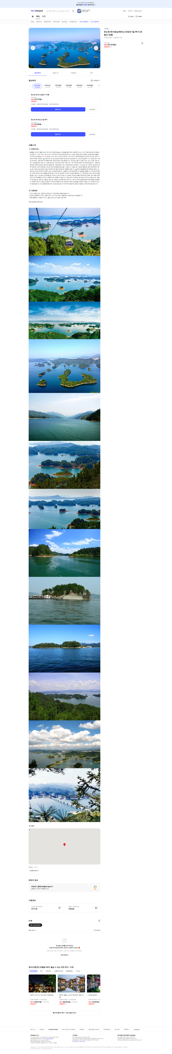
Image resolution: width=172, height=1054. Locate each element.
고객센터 (126, 1029)
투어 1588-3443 (76, 1037)
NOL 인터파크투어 (35, 925)
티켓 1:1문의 (82, 1041)
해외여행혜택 (84, 22)
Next (100, 988)
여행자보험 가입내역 (93, 1029)
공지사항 (117, 1029)
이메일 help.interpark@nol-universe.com (93, 1038)
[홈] (32, 16)
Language (136, 1029)
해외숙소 (39, 22)
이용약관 (41, 1029)
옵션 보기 (58, 109)
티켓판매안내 (106, 1029)
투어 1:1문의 (75, 1041)
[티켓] (43, 16)
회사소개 (32, 1029)
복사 (36, 867)
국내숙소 (64, 22)
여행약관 (81, 1029)
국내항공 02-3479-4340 (92, 1040)
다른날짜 (96, 80)
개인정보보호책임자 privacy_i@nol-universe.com (129, 1040)
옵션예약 (38, 73)
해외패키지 (47, 22)
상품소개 (55, 73)
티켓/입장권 (33, 971)
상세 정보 (92, 109)
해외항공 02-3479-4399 (78, 1040)
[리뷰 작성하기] (99, 921)
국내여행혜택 (94, 22)
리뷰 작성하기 (64, 955)
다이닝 (78, 971)
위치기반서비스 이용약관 (68, 1029)
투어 (41, 971)
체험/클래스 (69, 971)
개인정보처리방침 (53, 1029)
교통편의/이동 (58, 971)
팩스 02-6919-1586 (77, 1038)
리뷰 (91, 73)
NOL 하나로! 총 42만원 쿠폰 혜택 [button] (57, 11)
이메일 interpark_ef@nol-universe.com (127, 1038)
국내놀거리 (73, 22)
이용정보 (73, 73)
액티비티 (48, 971)
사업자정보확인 (49, 1038)
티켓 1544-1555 (86, 1037)
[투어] (37, 16)
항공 (32, 22)
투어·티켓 (56, 22)
